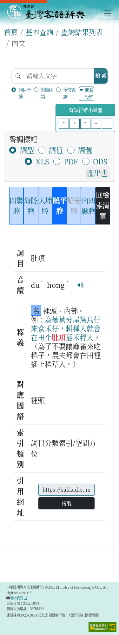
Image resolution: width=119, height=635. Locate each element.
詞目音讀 (24, 93)
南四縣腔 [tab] (88, 205)
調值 (56, 150)
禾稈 (80, 337)
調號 (85, 150)
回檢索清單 (102, 205)
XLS (42, 161)
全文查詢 (69, 93)
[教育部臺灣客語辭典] (46, 12)
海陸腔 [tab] (30, 205)
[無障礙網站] (102, 626)
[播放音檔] (80, 285)
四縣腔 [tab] (16, 205)
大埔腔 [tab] (45, 205)
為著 (52, 319)
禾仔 (52, 328)
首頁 (11, 32)
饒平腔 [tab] (59, 205)
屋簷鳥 (83, 319)
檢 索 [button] (101, 75)
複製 (67, 503)
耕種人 (76, 328)
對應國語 (47, 93)
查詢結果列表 (82, 32)
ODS (100, 161)
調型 (27, 150)
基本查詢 (39, 32)
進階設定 (88, 93)
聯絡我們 (17, 597)
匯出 (94, 173)
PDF (71, 161)
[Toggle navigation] (107, 13)
